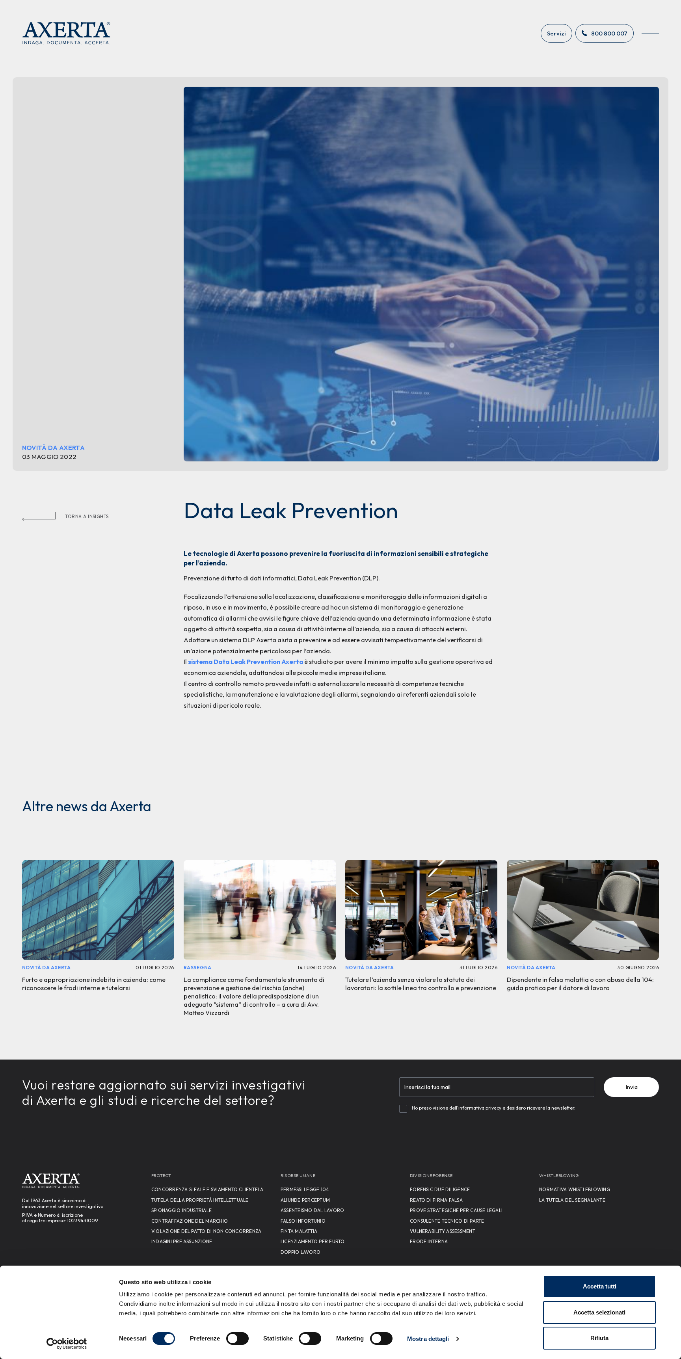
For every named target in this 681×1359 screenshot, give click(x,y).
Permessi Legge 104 (305, 1189)
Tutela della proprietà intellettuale (200, 1200)
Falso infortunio (303, 1221)
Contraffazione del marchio (189, 1221)
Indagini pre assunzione (181, 1241)
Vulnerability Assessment (442, 1231)
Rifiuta (599, 1338)
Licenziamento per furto (313, 1241)
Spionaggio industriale (181, 1210)
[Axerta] (66, 33)
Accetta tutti (599, 1286)
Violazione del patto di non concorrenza (206, 1231)
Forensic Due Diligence (440, 1189)
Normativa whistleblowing (574, 1189)
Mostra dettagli (428, 1338)
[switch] (237, 1338)
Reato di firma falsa (436, 1200)
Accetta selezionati (599, 1312)
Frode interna (429, 1241)
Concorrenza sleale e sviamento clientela (207, 1189)
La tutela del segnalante (572, 1200)
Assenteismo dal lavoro (312, 1210)
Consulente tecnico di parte (447, 1221)
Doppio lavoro (300, 1252)
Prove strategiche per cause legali (456, 1210)
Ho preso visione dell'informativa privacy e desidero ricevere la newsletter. (493, 1108)
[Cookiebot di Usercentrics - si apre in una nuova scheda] (66, 1344)
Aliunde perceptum (305, 1200)
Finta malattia (299, 1231)
